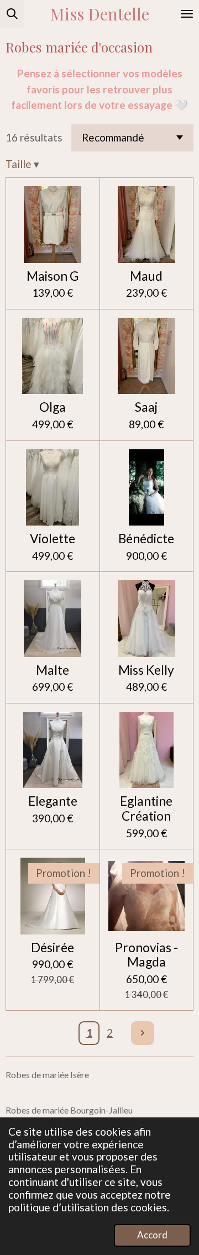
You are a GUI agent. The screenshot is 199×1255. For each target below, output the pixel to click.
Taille (22, 163)
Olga (52, 407)
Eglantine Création (146, 808)
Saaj (146, 407)
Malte (52, 670)
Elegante (52, 801)
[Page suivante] (143, 1033)
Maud (146, 276)
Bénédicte (146, 538)
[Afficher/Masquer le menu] (187, 14)
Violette (52, 538)
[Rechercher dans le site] (12, 14)
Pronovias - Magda (146, 954)
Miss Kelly (146, 670)
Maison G (53, 276)
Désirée (52, 947)
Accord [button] (152, 1235)
